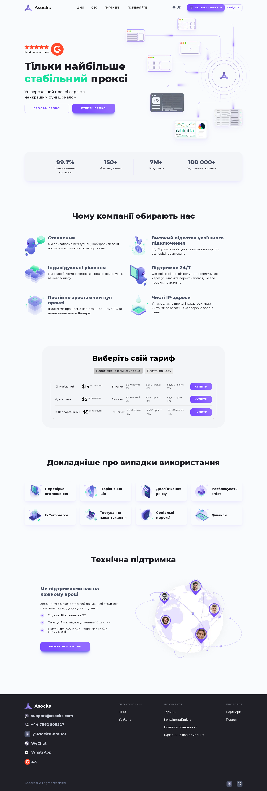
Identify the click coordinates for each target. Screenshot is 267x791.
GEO (94, 7)
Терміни (170, 712)
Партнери (112, 7)
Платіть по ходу (159, 371)
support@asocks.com (52, 716)
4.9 (34, 762)
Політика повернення (180, 727)
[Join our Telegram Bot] (229, 784)
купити (201, 386)
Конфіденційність (177, 719)
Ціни (80, 7)
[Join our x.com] (239, 784)
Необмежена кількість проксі (118, 371)
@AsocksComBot (49, 734)
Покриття (233, 719)
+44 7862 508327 (47, 724)
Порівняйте (137, 7)
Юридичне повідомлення (184, 735)
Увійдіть (125, 719)
